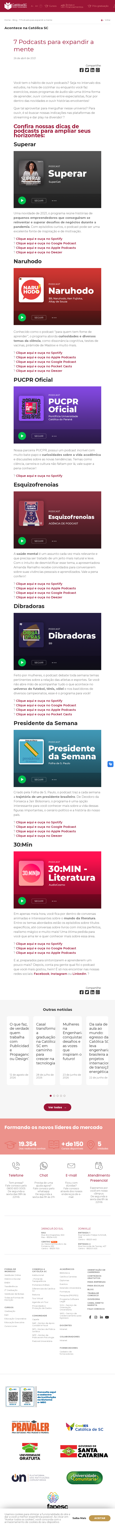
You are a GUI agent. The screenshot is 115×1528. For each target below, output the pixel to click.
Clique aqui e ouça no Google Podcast (46, 243)
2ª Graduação (11, 1290)
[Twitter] (87, 70)
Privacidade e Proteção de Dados (42, 1307)
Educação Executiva (14, 1322)
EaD (6, 1315)
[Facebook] (82, 70)
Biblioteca (65, 1273)
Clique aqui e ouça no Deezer (39, 252)
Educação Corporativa (15, 1319)
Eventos (64, 1284)
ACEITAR (99, 1518)
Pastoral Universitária (42, 1341)
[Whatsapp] (98, 70)
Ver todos (55, 1107)
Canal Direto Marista (95, 1304)
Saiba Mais (79, 1518)
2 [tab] (54, 1096)
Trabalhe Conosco (93, 1294)
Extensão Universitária (70, 1288)
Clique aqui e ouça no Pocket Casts (44, 366)
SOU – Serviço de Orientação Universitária (68, 1307)
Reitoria (36, 1295)
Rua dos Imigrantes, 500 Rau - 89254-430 (52, 1236)
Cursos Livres (10, 1326)
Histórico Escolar (12, 1279)
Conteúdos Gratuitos (94, 1277)
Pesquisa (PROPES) (69, 1295)
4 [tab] (61, 1096)
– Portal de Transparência (39, 1280)
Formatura (65, 1292)
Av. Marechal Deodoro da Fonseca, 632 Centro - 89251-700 (53, 1246)
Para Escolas (95, 1286)
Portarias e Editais (40, 1285)
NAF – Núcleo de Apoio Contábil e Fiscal (43, 1324)
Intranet (63, 1329)
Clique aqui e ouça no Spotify (39, 239)
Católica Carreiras (68, 1277)
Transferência (11, 1286)
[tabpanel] (17, 1050)
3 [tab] (58, 1096)
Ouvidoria (93, 1299)
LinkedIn (79, 974)
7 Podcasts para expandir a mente (35, 20)
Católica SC (15, 6)
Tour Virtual (37, 1298)
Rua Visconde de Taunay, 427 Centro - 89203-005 (92, 1247)
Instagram (59, 974)
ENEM (7, 1283)
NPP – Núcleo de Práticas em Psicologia (43, 1336)
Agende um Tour (40, 1302)
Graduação (9, 1311)
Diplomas (64, 1280)
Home (7, 20)
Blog (15, 20)
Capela (35, 1319)
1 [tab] (51, 1096)
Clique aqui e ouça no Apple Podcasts (46, 248)
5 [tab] (64, 1096)
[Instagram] (96, 1317)
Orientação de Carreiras (96, 1271)
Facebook (41, 974)
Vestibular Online (12, 1275)
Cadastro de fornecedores (66, 1353)
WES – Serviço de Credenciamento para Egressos (70, 1315)
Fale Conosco (96, 1309)
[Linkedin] (92, 70)
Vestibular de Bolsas (14, 1294)
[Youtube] (107, 1317)
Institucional (38, 1275)
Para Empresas (96, 1282)
